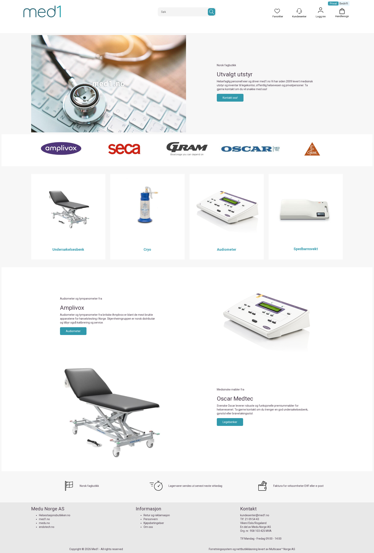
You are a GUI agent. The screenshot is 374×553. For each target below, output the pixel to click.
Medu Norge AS (261, 526)
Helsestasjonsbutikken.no (54, 515)
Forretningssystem (220, 549)
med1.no (44, 519)
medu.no (44, 523)
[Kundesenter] (299, 11)
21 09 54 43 (252, 519)
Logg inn (320, 11)
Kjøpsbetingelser (154, 523)
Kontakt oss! (230, 97)
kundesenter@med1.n (254, 515)
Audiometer (73, 331)
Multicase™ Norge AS (282, 549)
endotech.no (46, 526)
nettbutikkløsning (247, 549)
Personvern (151, 519)
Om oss (148, 526)
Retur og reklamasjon (157, 515)
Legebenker (230, 422)
